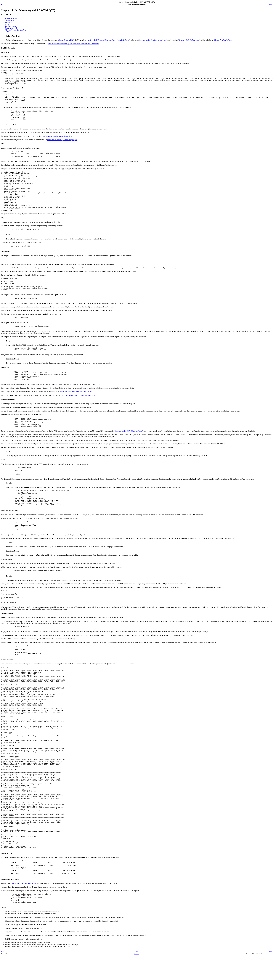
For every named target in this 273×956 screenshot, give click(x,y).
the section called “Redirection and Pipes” (153, 40)
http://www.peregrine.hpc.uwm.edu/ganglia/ (56, 136)
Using (8, 24)
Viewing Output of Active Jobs (15, 30)
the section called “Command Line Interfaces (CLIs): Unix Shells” (107, 40)
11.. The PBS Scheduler (9, 18)
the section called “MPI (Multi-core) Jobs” (129, 431)
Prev (2, 4)
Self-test (8, 32)
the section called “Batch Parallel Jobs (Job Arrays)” (79, 395)
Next (270, 4)
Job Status (8, 22)
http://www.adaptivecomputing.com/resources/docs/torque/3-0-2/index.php (73, 44)
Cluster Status (9, 20)
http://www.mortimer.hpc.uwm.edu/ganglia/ (62, 140)
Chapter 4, (189, 40)
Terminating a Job (11, 28)
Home (136, 954)
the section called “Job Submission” (24, 883)
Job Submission (10, 26)
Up (136, 951)
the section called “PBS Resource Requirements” (76, 391)
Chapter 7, (223, 40)
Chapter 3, (65, 40)
